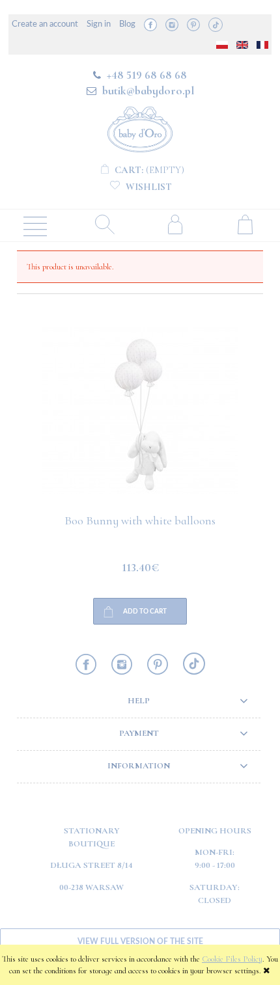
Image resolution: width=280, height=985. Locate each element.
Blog (127, 24)
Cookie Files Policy (232, 959)
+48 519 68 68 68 (147, 75)
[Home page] (140, 127)
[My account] (175, 224)
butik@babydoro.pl (148, 90)
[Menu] (35, 225)
